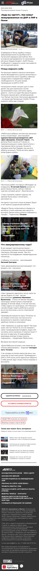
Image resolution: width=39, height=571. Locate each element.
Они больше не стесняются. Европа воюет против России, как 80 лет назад (23, 444)
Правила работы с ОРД (11, 486)
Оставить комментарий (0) (19, 403)
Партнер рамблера (19, 561)
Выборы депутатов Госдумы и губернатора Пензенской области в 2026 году (17, 498)
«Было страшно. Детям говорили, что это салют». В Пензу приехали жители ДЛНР (17, 227)
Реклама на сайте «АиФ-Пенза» (15, 483)
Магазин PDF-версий (10, 476)
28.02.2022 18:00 (6, 8)
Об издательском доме (12, 473)
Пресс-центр (29, 473)
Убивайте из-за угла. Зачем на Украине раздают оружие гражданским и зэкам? (22, 451)
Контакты (22, 494)
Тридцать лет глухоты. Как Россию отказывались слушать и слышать (20, 457)
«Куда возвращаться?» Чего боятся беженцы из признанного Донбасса (17, 376)
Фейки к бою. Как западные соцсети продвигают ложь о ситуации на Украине (22, 438)
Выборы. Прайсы (9, 494)
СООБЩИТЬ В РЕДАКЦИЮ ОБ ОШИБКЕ (17, 503)
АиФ (20, 49)
